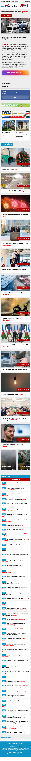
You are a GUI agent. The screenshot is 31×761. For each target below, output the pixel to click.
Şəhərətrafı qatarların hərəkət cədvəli (14, 520)
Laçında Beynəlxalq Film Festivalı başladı (13, 549)
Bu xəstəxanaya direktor (14, 700)
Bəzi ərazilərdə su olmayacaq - (15, 540)
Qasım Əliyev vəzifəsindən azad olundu (15, 544)
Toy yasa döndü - (14, 705)
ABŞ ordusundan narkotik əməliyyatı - (14, 650)
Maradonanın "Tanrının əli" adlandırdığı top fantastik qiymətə (15, 614)
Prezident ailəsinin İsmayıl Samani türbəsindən (13, 489)
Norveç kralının (13, 619)
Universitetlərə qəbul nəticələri (14, 534)
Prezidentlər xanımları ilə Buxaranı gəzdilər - (13, 577)
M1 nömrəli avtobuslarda (13, 629)
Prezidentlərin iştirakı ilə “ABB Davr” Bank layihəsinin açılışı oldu (14, 633)
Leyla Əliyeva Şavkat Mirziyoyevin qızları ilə (15, 555)
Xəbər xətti (8, 1)
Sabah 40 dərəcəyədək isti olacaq (13, 677)
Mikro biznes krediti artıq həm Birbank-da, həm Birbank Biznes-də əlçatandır (15, 711)
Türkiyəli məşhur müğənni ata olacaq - (15, 588)
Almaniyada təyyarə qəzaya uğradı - (15, 560)
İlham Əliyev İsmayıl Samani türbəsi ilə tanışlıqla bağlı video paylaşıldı (15, 582)
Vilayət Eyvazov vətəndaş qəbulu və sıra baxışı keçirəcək (15, 593)
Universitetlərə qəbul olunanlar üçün (14, 515)
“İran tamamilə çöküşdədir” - (15, 571)
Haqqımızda (13, 1)
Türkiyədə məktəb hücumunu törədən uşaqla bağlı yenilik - (15, 608)
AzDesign (12, 753)
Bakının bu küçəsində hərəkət (12, 566)
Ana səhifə (3, 1)
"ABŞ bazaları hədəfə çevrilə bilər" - (14, 624)
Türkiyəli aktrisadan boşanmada (13, 655)
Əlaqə (17, 1)
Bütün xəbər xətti (6, 737)
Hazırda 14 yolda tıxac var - (13, 529)
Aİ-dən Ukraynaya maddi (13, 681)
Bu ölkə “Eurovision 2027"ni (15, 598)
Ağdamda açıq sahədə (12, 525)
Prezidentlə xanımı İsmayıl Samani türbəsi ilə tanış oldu (13, 696)
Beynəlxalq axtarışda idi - (15, 494)
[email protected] (19, 746)
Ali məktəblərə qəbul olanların (14, 499)
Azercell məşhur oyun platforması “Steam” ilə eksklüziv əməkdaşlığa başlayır (14, 716)
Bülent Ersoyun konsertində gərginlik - (15, 644)
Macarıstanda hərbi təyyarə (14, 639)
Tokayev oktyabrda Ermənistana (14, 483)
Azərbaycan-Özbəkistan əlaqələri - (13, 727)
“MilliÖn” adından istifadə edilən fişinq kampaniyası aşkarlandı (15, 661)
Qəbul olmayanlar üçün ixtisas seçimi (15, 509)
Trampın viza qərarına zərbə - (15, 686)
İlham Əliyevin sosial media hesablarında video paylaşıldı (15, 672)
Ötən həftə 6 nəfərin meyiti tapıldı (13, 732)
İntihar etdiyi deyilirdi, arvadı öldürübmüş (12, 666)
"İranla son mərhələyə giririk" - (14, 691)
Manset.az (5, 44)
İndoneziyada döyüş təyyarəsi (15, 603)
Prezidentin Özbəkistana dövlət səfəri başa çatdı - (14, 504)
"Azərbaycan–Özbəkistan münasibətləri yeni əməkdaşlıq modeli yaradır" (15, 722)
